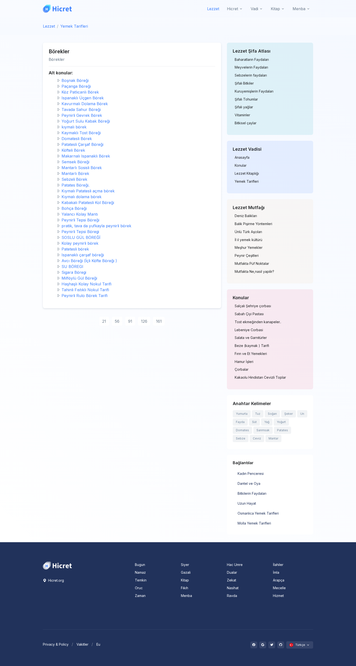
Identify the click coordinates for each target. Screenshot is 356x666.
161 (159, 321)
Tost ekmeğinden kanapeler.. (258, 322)
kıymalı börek (74, 127)
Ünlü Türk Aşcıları (248, 232)
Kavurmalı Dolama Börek (85, 103)
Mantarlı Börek (75, 173)
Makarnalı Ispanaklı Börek (86, 156)
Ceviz (257, 438)
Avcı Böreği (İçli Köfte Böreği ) (89, 260)
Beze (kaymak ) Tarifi (252, 346)
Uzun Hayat (247, 503)
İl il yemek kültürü (248, 240)
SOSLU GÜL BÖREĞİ (81, 237)
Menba (186, 596)
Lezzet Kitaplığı (247, 173)
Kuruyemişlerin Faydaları (254, 91)
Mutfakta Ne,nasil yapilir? (254, 272)
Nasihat (233, 588)
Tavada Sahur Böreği (81, 109)
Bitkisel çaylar (245, 123)
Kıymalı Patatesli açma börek (88, 190)
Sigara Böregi (74, 272)
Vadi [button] (254, 8)
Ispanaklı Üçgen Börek (83, 97)
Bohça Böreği (74, 208)
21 (104, 321)
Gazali (186, 572)
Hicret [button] (232, 8)
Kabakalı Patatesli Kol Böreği (88, 202)
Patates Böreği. (75, 185)
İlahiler (278, 565)
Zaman (140, 596)
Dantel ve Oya (249, 483)
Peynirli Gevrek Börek (82, 115)
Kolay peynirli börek (80, 243)
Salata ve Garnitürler (251, 338)
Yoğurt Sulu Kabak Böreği (86, 121)
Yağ (266, 422)
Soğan (272, 413)
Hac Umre (235, 565)
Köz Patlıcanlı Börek (80, 92)
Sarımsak (263, 430)
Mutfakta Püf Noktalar (252, 264)
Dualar (232, 572)
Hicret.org (55, 580)
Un (302, 413)
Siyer (185, 565)
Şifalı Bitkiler (244, 83)
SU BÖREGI (72, 266)
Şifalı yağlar (244, 107)
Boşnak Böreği (75, 80)
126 (144, 321)
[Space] (57, 565)
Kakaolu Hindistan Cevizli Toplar (260, 377)
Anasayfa (242, 157)
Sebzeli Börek (74, 179)
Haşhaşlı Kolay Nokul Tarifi (86, 284)
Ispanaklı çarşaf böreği (83, 254)
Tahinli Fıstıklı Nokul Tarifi (85, 289)
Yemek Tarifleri (74, 26)
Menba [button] (299, 8)
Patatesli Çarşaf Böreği (82, 144)
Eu (98, 644)
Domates (242, 430)
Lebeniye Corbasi (249, 330)
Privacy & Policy (56, 644)
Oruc (139, 588)
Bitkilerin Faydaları (252, 493)
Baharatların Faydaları (252, 60)
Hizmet (278, 596)
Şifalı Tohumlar (246, 99)
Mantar (273, 438)
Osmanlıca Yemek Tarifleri (258, 513)
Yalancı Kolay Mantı (80, 214)
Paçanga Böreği (76, 86)
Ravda (232, 596)
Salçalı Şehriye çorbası (253, 306)
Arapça (278, 580)
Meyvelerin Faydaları (251, 67)
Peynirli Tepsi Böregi (80, 231)
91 (130, 321)
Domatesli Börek (77, 138)
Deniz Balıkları (246, 216)
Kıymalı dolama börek (81, 196)
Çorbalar (241, 369)
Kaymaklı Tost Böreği (81, 132)
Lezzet (213, 8)
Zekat (231, 580)
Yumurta (242, 413)
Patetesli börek (75, 249)
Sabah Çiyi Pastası (249, 314)
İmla (276, 572)
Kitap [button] (275, 8)
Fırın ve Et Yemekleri (251, 354)
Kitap (185, 580)
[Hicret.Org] (57, 9)
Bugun (140, 565)
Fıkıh (184, 588)
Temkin (141, 580)
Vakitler (82, 644)
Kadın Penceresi (251, 473)
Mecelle (279, 588)
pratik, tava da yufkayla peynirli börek (96, 225)
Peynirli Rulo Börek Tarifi (85, 295)
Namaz (140, 572)
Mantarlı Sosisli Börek (82, 167)
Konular (241, 165)
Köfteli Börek (73, 150)
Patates (282, 430)
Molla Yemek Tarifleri (254, 523)
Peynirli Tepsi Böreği (80, 220)
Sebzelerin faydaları (251, 75)
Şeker (288, 413)
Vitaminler (242, 115)
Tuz (257, 413)
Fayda (240, 422)
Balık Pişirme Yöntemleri (253, 224)
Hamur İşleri (244, 362)
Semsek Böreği (75, 161)
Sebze (240, 438)
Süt (254, 422)
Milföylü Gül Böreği (79, 278)
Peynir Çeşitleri (247, 256)
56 (117, 321)
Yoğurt (281, 422)
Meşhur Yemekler (249, 248)
